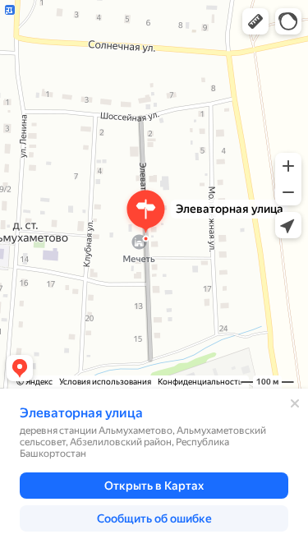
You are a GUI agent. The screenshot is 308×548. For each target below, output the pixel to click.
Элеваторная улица (81, 413)
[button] (255, 21)
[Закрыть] (294, 403)
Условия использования (105, 381)
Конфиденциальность (200, 381)
